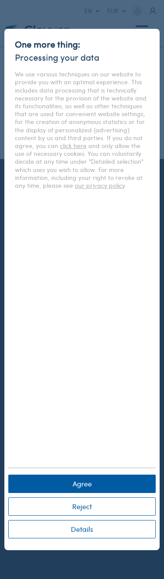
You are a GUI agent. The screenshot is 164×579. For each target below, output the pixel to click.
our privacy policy (100, 185)
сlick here (73, 146)
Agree (82, 483)
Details (82, 529)
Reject (82, 506)
